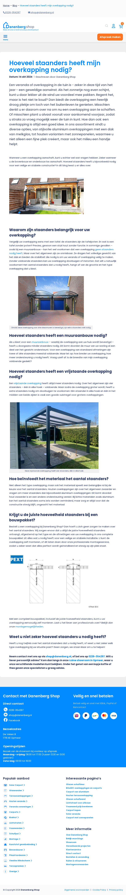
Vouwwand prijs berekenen (79, 806)
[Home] (20, 26)
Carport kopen (73, 810)
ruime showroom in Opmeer (86, 660)
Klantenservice (73, 849)
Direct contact (73, 853)
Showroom (71, 842)
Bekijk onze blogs (74, 838)
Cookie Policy (99, 889)
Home (6, 5)
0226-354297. (97, 656)
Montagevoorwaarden (77, 864)
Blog (15, 5)
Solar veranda (73, 814)
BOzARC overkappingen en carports (84, 788)
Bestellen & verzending (77, 857)
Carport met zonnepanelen (79, 817)
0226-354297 (16, 710)
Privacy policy (116, 889)
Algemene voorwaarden (76, 889)
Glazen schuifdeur (75, 784)
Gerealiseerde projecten (78, 846)
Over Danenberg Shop (77, 835)
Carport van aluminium (77, 791)
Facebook (14, 720)
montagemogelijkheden (29, 626)
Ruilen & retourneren (76, 860)
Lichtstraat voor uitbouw (78, 802)
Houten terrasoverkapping (79, 795)
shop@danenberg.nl (58, 656)
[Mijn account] (113, 26)
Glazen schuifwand (75, 799)
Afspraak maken (110, 37)
